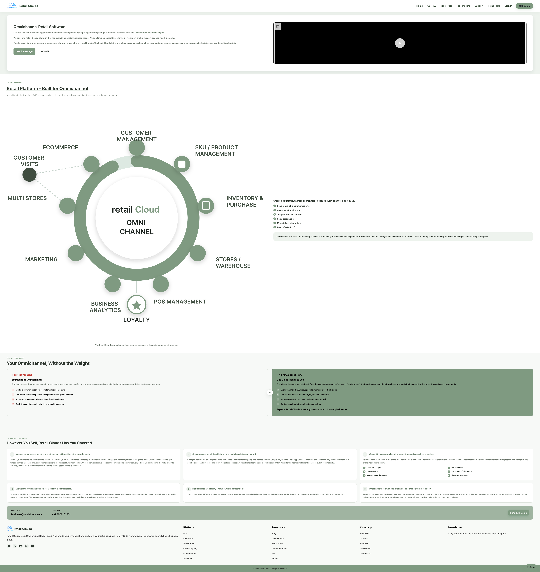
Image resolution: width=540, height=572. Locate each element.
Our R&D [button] (431, 5)
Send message (24, 51)
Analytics (187, 558)
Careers (364, 538)
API (273, 553)
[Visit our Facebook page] (9, 546)
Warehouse (188, 543)
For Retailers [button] (463, 5)
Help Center (277, 543)
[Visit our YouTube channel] (32, 546)
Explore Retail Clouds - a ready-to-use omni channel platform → (312, 409)
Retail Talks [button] (494, 5)
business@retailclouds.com (26, 514)
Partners (364, 543)
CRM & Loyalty (190, 548)
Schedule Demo (518, 512)
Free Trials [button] (446, 5)
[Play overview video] (400, 43)
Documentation (279, 548)
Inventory (188, 538)
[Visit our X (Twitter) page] (15, 546)
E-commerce (189, 553)
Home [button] (419, 5)
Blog (274, 533)
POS (185, 533)
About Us (364, 533)
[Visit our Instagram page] (26, 546)
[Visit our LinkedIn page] (21, 546)
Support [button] (479, 5)
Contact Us (365, 553)
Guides (275, 558)
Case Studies (278, 538)
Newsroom (365, 548)
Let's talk (44, 51)
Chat (532, 567)
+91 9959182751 (61, 514)
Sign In (508, 5)
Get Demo (524, 5)
